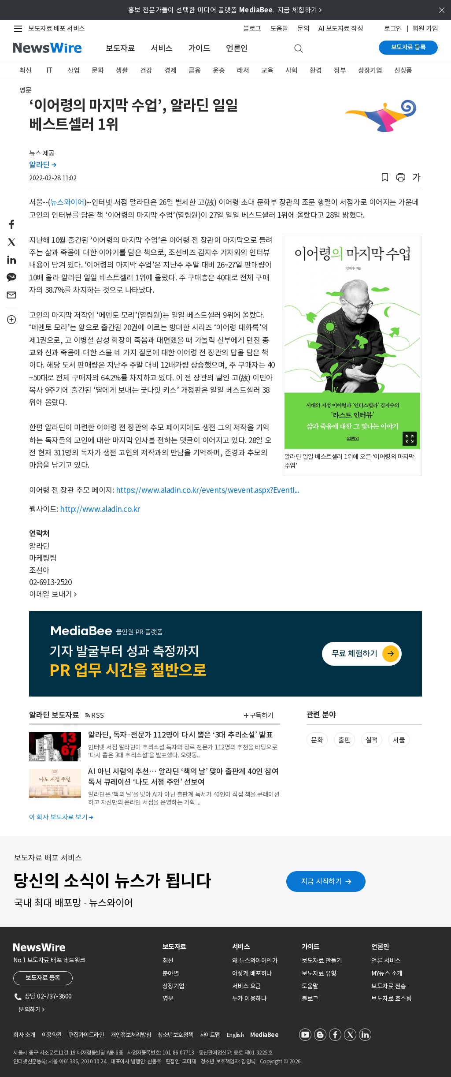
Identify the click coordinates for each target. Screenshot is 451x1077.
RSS (97, 715)
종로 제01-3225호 (252, 1052)
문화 (98, 70)
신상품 (403, 70)
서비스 (162, 48)
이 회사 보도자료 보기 (61, 817)
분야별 (171, 973)
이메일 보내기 (53, 594)
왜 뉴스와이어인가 (255, 961)
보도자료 (120, 48)
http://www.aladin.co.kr (100, 509)
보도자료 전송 (388, 986)
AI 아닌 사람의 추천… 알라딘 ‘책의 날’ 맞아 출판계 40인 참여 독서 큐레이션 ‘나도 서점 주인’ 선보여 (183, 777)
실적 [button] (371, 740)
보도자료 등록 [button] (43, 978)
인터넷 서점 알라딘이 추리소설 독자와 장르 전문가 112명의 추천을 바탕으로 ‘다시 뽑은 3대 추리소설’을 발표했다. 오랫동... (182, 751)
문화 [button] (317, 740)
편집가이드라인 (86, 1035)
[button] (385, 177)
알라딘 (42, 165)
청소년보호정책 (175, 1035)
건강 (146, 70)
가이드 (200, 48)
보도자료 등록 (408, 47)
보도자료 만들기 (322, 961)
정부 (340, 70)
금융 (194, 70)
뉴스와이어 (67, 202)
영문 (25, 90)
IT (49, 70)
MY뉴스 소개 (387, 973)
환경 (316, 70)
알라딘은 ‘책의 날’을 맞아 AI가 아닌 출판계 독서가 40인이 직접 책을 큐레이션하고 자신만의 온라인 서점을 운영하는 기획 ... (183, 798)
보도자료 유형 (319, 973)
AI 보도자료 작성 (340, 28)
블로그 (252, 28)
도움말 (279, 28)
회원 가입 (425, 28)
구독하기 (262, 715)
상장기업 (370, 70)
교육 (267, 70)
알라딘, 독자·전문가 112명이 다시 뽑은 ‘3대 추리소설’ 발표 (180, 735)
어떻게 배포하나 (252, 973)
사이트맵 (210, 1035)
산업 (73, 70)
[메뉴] (19, 28)
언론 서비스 (385, 961)
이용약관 (52, 1035)
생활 (122, 70)
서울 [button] (399, 740)
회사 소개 (24, 1035)
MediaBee (264, 1035)
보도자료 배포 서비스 (56, 28)
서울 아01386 (63, 1061)
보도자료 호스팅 (391, 998)
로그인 (393, 28)
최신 (25, 70)
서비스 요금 (246, 986)
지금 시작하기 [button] (321, 881)
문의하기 (31, 1010)
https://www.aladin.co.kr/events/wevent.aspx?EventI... (207, 490)
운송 (219, 70)
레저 (243, 70)
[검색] (298, 49)
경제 (170, 70)
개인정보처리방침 (131, 1035)
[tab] (194, 946)
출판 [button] (344, 740)
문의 (303, 28)
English (235, 1035)
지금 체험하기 (299, 10)
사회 (291, 70)
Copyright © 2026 (280, 1061)
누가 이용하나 (249, 998)
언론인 (237, 48)
